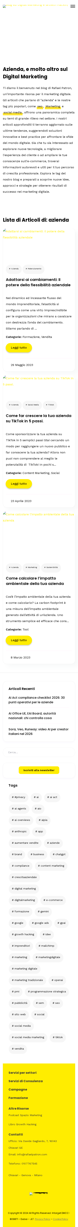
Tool (26, 629)
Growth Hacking (24, 934)
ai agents (20, 808)
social (40, 1014)
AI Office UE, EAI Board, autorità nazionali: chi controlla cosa (32, 715)
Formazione (22, 911)
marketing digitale (26, 968)
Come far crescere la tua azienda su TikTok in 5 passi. (38, 418)
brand (18, 854)
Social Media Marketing (29, 1037)
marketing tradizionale (29, 980)
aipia (44, 819)
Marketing (21, 957)
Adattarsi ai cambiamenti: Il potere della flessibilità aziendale (38, 282)
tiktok (59, 1037)
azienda (15, 269)
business (38, 854)
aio (39, 808)
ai (38, 797)
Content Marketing (36, 473)
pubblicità (21, 1002)
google (19, 922)
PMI (17, 991)
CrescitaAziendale (26, 877)
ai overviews (22, 819)
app (40, 831)
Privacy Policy (42, 1219)
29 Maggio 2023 (22, 365)
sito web (20, 1014)
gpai (63, 922)
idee (48, 934)
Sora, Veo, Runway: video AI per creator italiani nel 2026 (39, 731)
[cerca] (68, 752)
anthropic (21, 831)
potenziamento (34, 269)
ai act (53, 797)
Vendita (46, 337)
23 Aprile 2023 (21, 501)
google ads (42, 922)
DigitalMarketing (25, 899)
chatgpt (60, 854)
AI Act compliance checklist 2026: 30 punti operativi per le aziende (37, 699)
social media (23, 1025)
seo (57, 1002)
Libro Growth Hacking (22, 1124)
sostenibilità (52, 567)
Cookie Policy (60, 1219)
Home (31, 52)
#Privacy (20, 797)
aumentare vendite (26, 842)
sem (41, 1002)
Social (55, 473)
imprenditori (22, 945)
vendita (19, 1048)
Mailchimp (47, 945)
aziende (55, 842)
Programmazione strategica (48, 991)
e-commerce (54, 899)
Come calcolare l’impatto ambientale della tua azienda (35, 581)
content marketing (52, 865)
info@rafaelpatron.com (32, 1154)
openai (58, 980)
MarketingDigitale (49, 957)
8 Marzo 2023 (20, 657)
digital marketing (25, 888)
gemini (45, 911)
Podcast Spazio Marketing (25, 1115)
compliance (22, 865)
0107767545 (29, 1163)
